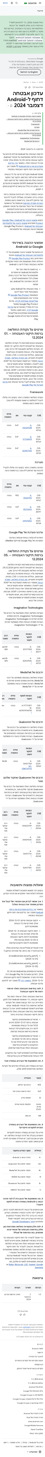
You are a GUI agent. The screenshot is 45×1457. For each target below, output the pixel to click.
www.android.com (35, 1421)
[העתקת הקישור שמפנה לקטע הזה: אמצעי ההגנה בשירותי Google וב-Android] (13, 247)
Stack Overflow (37, 1429)
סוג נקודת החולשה (19, 358)
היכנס (5, 3)
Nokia (11, 1264)
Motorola (19, 1264)
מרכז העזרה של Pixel (35, 1417)
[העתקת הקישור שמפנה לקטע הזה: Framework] (27, 392)
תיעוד (40, 11)
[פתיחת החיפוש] (16, 2)
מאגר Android (37, 1348)
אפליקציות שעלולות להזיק (26, 301)
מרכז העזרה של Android (33, 1413)
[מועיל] (29, 87)
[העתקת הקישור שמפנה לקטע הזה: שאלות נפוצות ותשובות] (7, 885)
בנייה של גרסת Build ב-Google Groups (28, 1399)
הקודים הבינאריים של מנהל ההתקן (30, 1368)
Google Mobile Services (33, 1425)
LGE (26, 1264)
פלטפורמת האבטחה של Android (29, 255)
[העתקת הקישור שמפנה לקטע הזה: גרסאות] (29, 1278)
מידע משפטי (15, 1443)
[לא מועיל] (26, 87)
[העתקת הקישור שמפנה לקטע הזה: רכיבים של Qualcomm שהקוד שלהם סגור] (35, 781)
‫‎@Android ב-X (37, 1379)
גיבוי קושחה (38, 1364)
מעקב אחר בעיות (36, 1433)
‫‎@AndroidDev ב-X (35, 1383)
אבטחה (26, 82)
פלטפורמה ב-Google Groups (31, 1395)
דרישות (40, 1352)
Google (39, 1264)
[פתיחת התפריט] (40, 3)
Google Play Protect (21, 258)
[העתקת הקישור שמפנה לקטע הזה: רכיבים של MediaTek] (17, 672)
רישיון (6, 1443)
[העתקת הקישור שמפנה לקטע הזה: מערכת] (32, 462)
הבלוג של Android (36, 1387)
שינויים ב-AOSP (14, 46)
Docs (34, 82)
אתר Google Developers (23, 1221)
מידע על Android (36, 1443)
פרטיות (39, 1447)
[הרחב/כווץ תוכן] (32, 113)
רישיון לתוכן (27, 1327)
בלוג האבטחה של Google (33, 1391)
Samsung (39, 1267)
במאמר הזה (26, 980)
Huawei (32, 1264)
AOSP (41, 82)
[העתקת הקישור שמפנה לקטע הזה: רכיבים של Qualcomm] (16, 722)
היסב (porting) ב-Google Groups (30, 1403)
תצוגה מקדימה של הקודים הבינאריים (29, 1360)
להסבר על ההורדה (36, 1356)
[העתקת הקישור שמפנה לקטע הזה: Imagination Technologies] (11, 607)
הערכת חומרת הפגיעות (33, 203)
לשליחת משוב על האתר (24, 1447)
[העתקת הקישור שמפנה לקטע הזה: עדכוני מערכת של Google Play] (6, 532)
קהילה (24, 1443)
